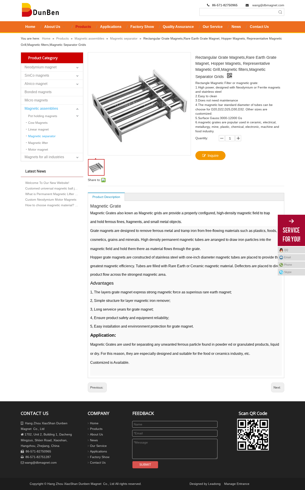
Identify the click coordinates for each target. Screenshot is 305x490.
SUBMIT (145, 464)
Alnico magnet (36, 84)
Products (96, 429)
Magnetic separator (42, 136)
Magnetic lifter (38, 143)
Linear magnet (38, 129)
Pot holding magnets (42, 116)
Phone (288, 264)
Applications (98, 451)
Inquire (213, 156)
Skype (288, 272)
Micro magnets (36, 100)
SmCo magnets (37, 75)
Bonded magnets (38, 92)
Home (94, 423)
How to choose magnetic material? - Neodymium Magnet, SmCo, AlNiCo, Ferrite (52, 203)
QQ (286, 250)
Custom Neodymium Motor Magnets (50, 197)
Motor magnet (38, 149)
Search (280, 12)
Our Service (98, 446)
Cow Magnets (38, 122)
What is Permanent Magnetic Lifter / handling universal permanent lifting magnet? (52, 191)
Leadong (214, 484)
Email (287, 257)
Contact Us (98, 462)
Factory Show (99, 457)
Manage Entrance (236, 484)
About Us (96, 434)
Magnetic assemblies (41, 108)
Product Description (106, 197)
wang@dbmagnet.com (268, 5)
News (94, 440)
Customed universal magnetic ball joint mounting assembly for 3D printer (52, 186)
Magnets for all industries (44, 157)
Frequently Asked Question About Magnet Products (52, 208)
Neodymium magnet (40, 67)
